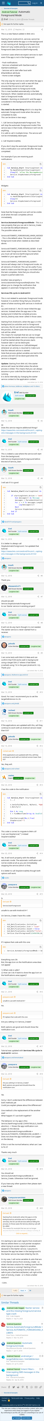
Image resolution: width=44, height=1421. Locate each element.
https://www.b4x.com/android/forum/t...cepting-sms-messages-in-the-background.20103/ (22, 431)
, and (16, 675)
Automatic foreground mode (19, 1344)
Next (22, 1290)
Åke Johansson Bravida (14, 1348)
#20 (41, 1208)
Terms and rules (17, 1398)
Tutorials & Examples (17, 1361)
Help (38, 1398)
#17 (41, 1046)
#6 (42, 575)
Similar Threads (28, 19)
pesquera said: (8, 997)
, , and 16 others (22, 386)
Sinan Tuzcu (10, 1335)
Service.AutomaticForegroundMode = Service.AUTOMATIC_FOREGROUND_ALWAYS (24, 1329)
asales (11, 775)
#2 (42, 421)
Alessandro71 (14, 586)
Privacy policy (29, 1398)
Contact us (6, 1398)
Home (4, 1400)
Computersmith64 (16, 1197)
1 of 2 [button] (15, 1290)
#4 (42, 478)
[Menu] (3, 3)
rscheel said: (7, 751)
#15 (41, 894)
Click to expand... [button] (22, 1233)
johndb (11, 643)
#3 (42, 449)
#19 (41, 1169)
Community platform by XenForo (21, 1405)
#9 (42, 653)
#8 (42, 622)
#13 (41, 785)
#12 (41, 746)
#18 (41, 1074)
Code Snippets (15, 1316)
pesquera (12, 884)
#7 (42, 596)
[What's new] (41, 3)
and (13, 522)
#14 (41, 853)
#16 (41, 992)
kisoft (11, 410)
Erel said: (6, 902)
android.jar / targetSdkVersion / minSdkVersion (22, 1357)
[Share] (42, 29)
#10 (41, 692)
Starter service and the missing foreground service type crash (23, 1310)
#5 (42, 539)
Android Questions (22, 1335)
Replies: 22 (20, 29)
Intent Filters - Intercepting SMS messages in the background (22, 1372)
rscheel (11, 710)
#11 (41, 721)
